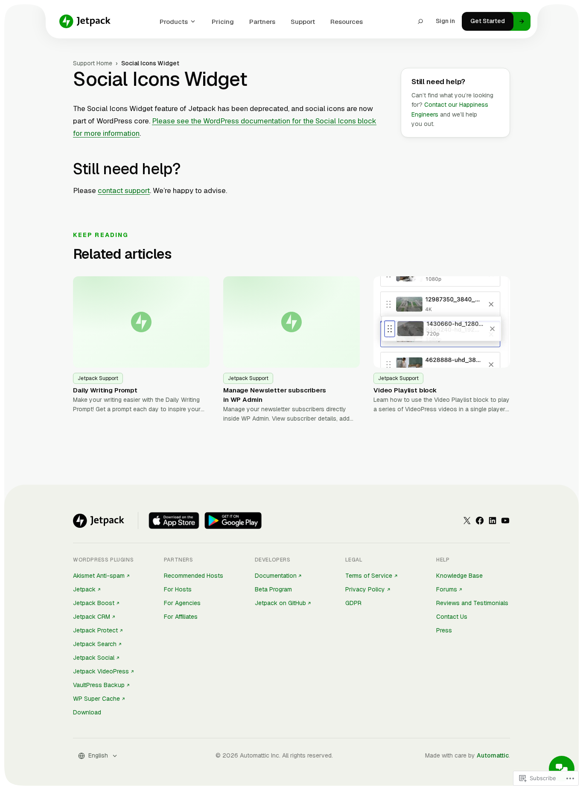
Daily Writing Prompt (105, 390)
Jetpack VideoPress (101, 671)
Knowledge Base (459, 575)
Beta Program (273, 589)
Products (174, 22)
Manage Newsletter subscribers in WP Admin (274, 395)
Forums (446, 589)
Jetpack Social (93, 657)
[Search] (420, 21)
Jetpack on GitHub (280, 603)
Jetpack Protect (95, 630)
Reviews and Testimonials (472, 603)
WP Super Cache (96, 698)
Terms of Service (368, 575)
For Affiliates (181, 616)
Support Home (92, 63)
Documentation (276, 575)
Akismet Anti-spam (99, 575)
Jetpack (84, 589)
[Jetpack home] (85, 21)
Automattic (493, 755)
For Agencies (182, 603)
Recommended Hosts (193, 575)
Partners (262, 22)
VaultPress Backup (99, 685)
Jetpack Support (98, 378)
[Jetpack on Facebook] (479, 520)
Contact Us (451, 616)
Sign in (445, 21)
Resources (346, 22)
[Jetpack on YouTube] (505, 520)
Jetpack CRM (91, 616)
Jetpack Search (95, 644)
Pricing (223, 22)
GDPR (353, 603)
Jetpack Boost (93, 603)
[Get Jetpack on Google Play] (233, 520)
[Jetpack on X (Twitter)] (467, 520)
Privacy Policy (365, 589)
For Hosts (178, 589)
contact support (124, 190)
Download (87, 712)
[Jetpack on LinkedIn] (492, 520)
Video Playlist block (405, 390)
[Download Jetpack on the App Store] (174, 520)
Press (444, 630)
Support (303, 22)
